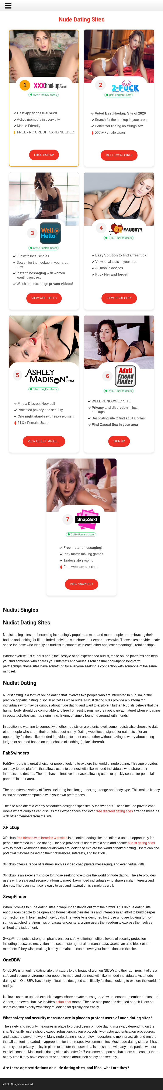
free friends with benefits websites (42, 838)
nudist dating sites (141, 843)
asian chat (63, 1002)
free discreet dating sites (114, 811)
